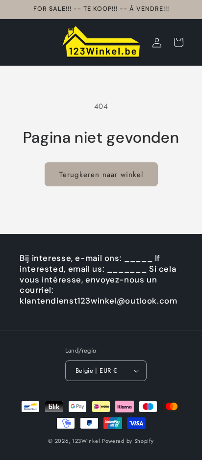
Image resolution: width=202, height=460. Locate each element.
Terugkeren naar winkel (101, 174)
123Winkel (86, 441)
